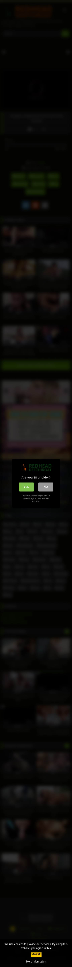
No (46, 486)
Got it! (36, 954)
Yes (26, 486)
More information (36, 961)
